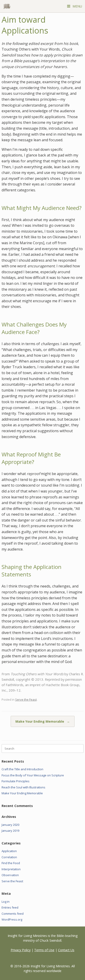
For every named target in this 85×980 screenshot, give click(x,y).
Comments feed (13, 914)
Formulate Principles (15, 781)
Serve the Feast (26, 699)
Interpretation (11, 869)
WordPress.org (12, 919)
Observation (10, 875)
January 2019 (10, 831)
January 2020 (10, 825)
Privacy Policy (21, 950)
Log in (6, 902)
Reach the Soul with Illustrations (23, 787)
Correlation (9, 857)
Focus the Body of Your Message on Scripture (33, 775)
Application (9, 851)
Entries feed (10, 907)
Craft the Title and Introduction (22, 769)
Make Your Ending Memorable (42, 721)
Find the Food (11, 863)
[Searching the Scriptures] (8, 6)
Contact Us (66, 950)
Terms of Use (44, 950)
